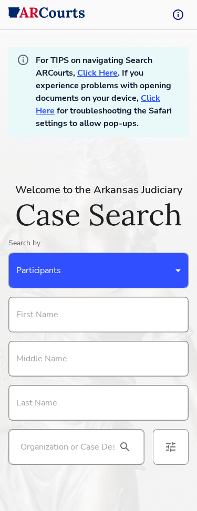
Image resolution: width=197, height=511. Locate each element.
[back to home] (46, 15)
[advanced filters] (170, 446)
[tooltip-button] (178, 15)
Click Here (97, 73)
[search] (125, 446)
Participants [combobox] (38, 270)
